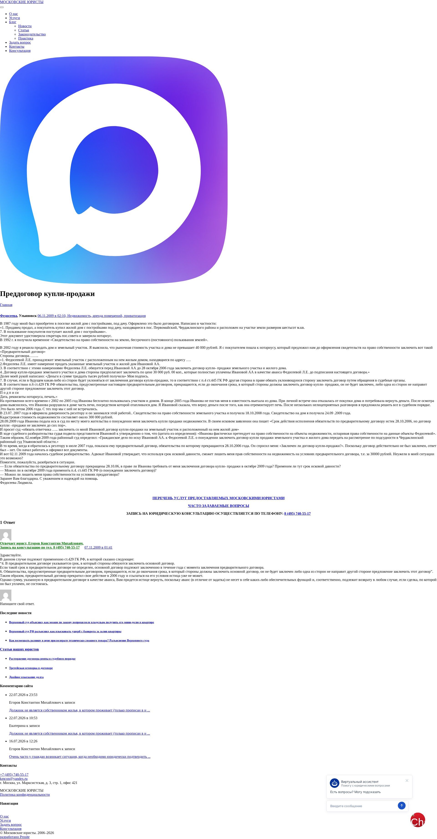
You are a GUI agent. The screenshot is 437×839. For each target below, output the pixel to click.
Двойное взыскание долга (26, 677)
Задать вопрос (20, 42)
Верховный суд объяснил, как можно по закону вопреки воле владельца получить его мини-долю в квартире (81, 622)
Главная (6, 305)
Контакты (16, 46)
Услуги (14, 18)
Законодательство (32, 34)
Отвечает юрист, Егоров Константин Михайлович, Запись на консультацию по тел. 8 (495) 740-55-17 (42, 545)
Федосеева (8, 316)
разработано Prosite (15, 837)
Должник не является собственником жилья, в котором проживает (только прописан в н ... (79, 710)
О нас (13, 14)
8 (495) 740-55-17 (297, 513)
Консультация (19, 51)
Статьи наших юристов (19, 649)
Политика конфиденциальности (25, 794)
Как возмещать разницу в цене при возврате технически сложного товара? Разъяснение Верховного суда (79, 640)
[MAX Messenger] (114, 282)
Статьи (23, 30)
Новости (25, 26)
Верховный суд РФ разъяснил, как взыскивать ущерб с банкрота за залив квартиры (65, 631)
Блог (12, 22)
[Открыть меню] (2, 7)
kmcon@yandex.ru (14, 779)
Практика (25, 38)
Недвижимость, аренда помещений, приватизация (106, 316)
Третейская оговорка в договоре (31, 668)
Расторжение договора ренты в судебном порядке (42, 658)
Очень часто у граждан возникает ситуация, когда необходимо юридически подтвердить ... (79, 757)
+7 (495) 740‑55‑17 (14, 774)
